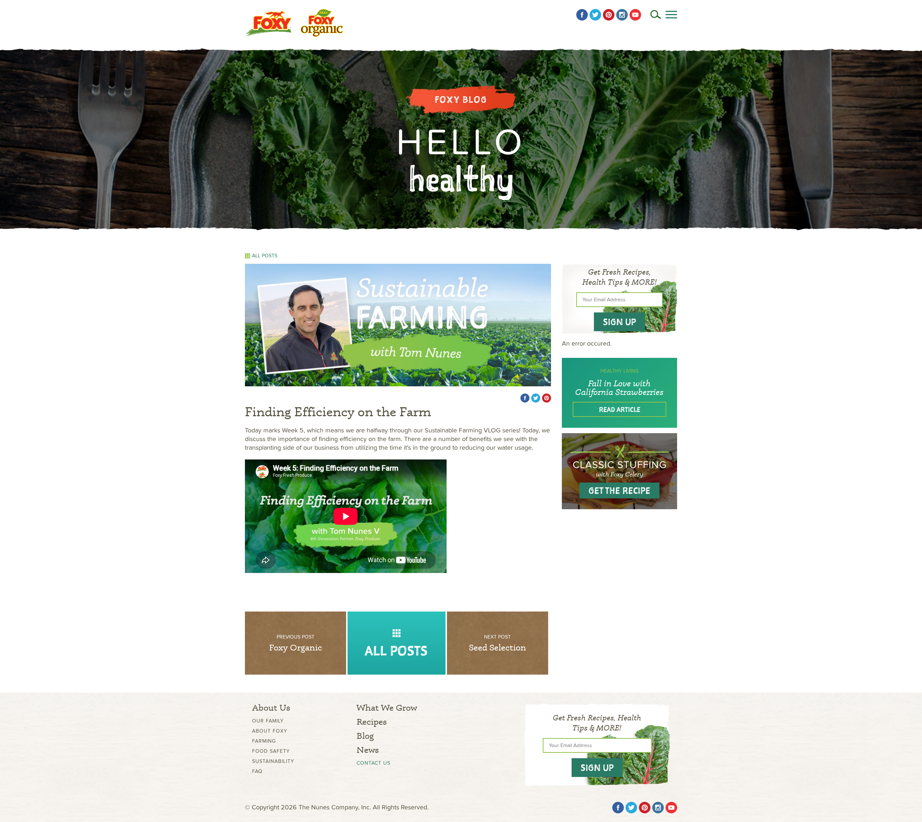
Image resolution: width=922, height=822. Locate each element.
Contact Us (373, 763)
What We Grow (387, 707)
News (368, 750)
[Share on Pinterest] (546, 398)
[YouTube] (635, 15)
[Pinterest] (608, 15)
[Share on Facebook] (524, 398)
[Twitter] (595, 15)
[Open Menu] (671, 14)
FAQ (257, 771)
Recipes (372, 721)
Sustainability (273, 761)
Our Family (268, 721)
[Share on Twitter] (535, 398)
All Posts (264, 255)
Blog (365, 735)
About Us (271, 707)
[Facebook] (582, 15)
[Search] (655, 14)
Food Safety (271, 751)
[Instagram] (622, 15)
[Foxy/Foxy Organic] (294, 23)
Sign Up (619, 322)
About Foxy (269, 731)
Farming (264, 741)
